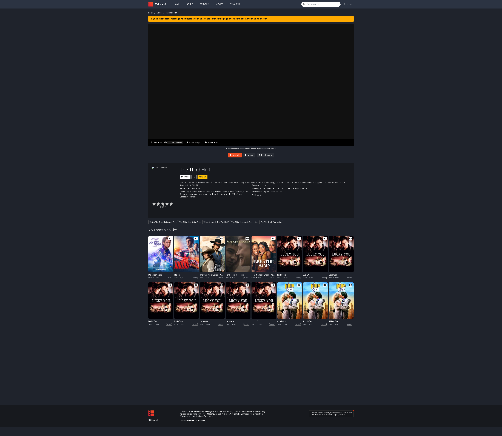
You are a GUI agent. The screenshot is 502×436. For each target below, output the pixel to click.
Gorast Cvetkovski (188, 197)
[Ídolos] (186, 254)
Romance (196, 188)
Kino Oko (278, 192)
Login (349, 4)
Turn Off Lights (195, 142)
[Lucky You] (289, 254)
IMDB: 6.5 (202, 177)
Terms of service (187, 420)
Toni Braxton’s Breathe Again (264, 275)
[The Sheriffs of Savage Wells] (212, 254)
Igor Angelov (222, 194)
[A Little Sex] (289, 300)
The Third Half (195, 170)
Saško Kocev (191, 192)
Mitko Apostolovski (194, 194)
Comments (213, 142)
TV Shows (235, 4)
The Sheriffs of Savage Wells (212, 275)
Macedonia (265, 188)
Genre (190, 4)
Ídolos (177, 275)
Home (177, 4)
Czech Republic (277, 188)
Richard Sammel (222, 192)
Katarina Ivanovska (206, 192)
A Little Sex (281, 321)
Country (204, 4)
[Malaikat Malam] (160, 254)
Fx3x (272, 192)
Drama (189, 188)
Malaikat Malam (155, 275)
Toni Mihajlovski (235, 194)
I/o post (266, 192)
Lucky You (281, 275)
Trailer (186, 177)
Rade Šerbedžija (237, 192)
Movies (219, 4)
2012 (259, 195)
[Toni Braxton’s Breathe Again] (264, 254)
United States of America (296, 188)
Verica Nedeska (210, 194)
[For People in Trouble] (238, 254)
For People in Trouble (235, 275)
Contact (201, 420)
